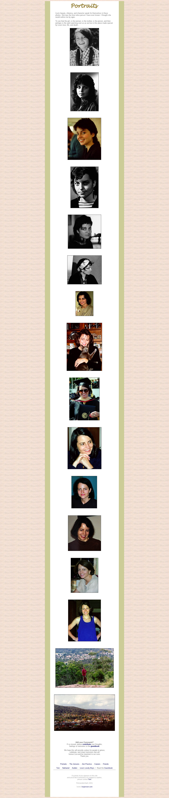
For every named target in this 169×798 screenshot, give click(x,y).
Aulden (74, 768)
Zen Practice (87, 764)
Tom (58, 768)
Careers (97, 764)
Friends (106, 764)
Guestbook (108, 768)
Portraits (63, 764)
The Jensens (74, 764)
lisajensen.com (87, 787)
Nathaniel (65, 768)
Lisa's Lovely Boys (87, 768)
